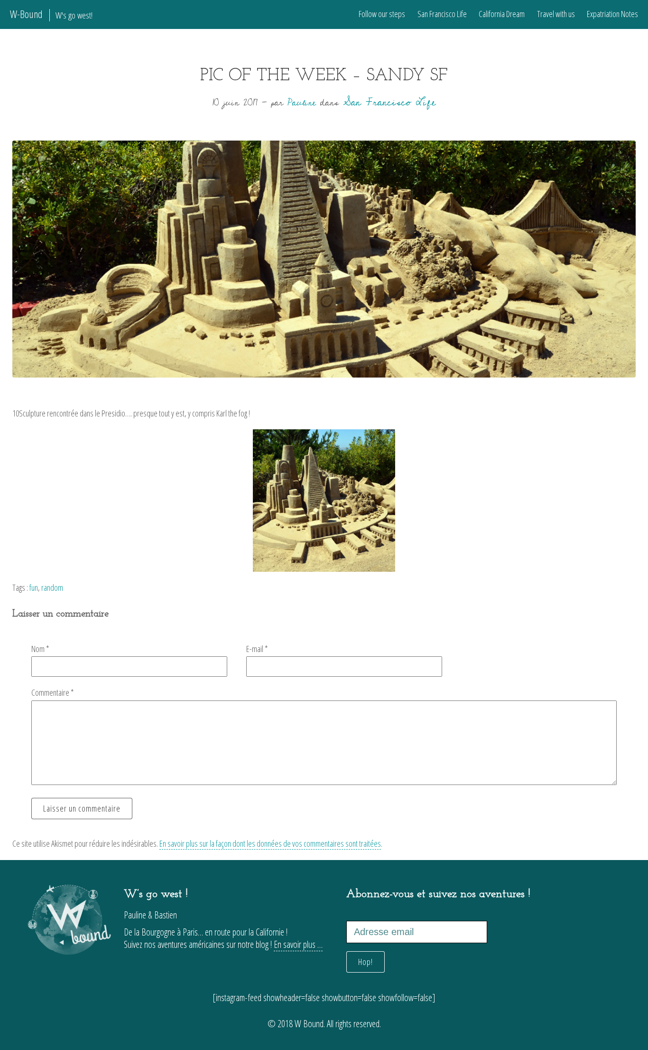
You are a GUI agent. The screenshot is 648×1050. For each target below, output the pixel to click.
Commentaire (52, 692)
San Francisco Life (442, 13)
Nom (40, 648)
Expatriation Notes (612, 13)
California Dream (502, 13)
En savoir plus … (298, 944)
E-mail (257, 648)
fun (33, 587)
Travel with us (556, 13)
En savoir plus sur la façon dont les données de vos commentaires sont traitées (270, 843)
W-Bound (51, 14)
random (52, 587)
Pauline (301, 102)
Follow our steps (382, 13)
